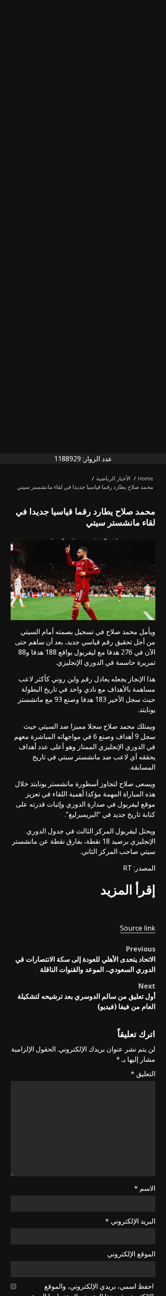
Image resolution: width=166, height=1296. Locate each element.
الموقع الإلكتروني (131, 1254)
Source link (137, 928)
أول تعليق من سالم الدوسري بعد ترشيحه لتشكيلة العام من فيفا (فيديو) (86, 996)
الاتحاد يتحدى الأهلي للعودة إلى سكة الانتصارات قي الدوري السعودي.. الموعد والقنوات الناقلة (85, 959)
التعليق (143, 1073)
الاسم (144, 1188)
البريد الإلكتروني (130, 1221)
